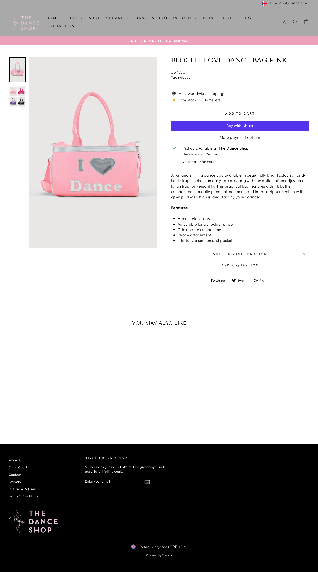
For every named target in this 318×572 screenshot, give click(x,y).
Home (53, 18)
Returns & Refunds (23, 489)
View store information (199, 162)
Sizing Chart (18, 467)
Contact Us (60, 26)
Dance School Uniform (164, 18)
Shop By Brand (107, 18)
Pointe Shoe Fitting (227, 18)
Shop (72, 18)
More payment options (240, 137)
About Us (16, 460)
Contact (15, 475)
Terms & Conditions (23, 496)
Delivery (15, 482)
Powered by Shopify (159, 555)
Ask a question (240, 265)
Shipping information (240, 254)
